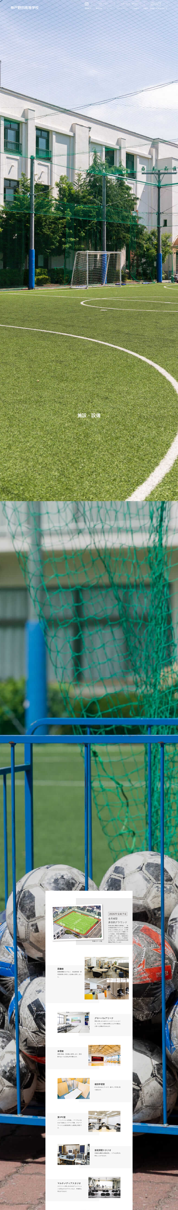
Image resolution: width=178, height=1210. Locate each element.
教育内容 (99, 8)
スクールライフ (122, 8)
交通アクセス (103, 4)
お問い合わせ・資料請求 (129, 4)
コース (109, 8)
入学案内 (135, 8)
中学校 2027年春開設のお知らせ (155, 3)
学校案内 (88, 8)
